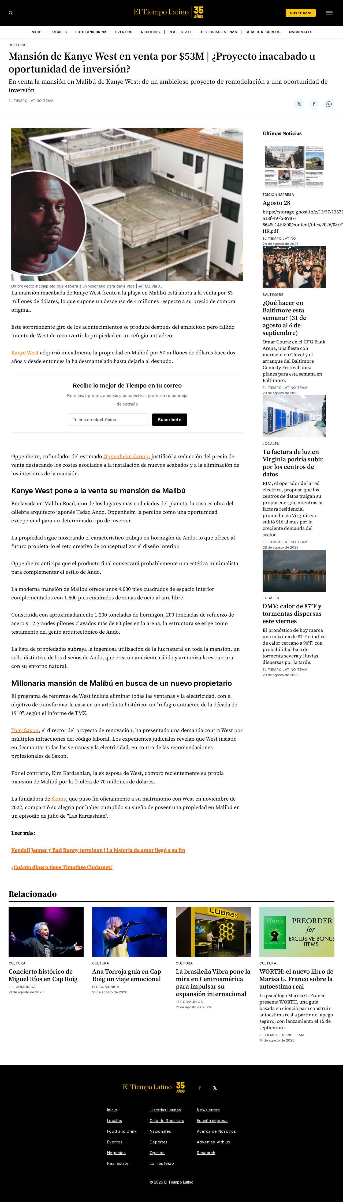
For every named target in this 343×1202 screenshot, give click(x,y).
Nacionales (300, 32)
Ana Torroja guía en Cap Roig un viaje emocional (126, 975)
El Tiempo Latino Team (31, 101)
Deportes (159, 1142)
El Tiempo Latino (279, 238)
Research (206, 1152)
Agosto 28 (276, 202)
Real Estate (180, 32)
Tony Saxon (25, 730)
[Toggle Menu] (329, 12)
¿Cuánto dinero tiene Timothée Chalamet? (62, 867)
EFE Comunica (22, 987)
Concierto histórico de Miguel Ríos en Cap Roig (43, 975)
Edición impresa (212, 1120)
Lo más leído (162, 1163)
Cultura (17, 45)
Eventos (123, 32)
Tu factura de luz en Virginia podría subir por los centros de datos (293, 462)
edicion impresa (278, 195)
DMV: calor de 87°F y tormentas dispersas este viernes (292, 613)
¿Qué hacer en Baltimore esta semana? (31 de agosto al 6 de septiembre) (284, 317)
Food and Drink (91, 32)
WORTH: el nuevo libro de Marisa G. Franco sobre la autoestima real (296, 979)
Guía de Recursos (262, 32)
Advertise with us (213, 1142)
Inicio (36, 32)
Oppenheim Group (125, 456)
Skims (58, 798)
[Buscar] (11, 13)
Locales (58, 32)
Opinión (157, 1152)
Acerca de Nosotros (216, 1131)
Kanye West (25, 352)
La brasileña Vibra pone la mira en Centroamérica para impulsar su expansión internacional (213, 982)
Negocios (150, 32)
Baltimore (273, 295)
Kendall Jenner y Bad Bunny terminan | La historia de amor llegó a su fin (98, 850)
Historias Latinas (219, 32)
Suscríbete (300, 13)
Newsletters (208, 1110)
